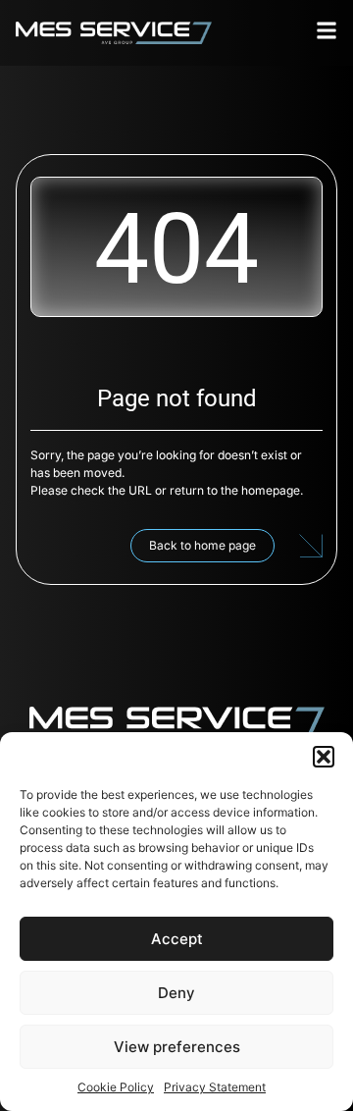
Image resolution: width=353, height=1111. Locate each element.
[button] (323, 757)
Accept (177, 938)
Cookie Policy (115, 1087)
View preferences (177, 1046)
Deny (176, 992)
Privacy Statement (215, 1087)
